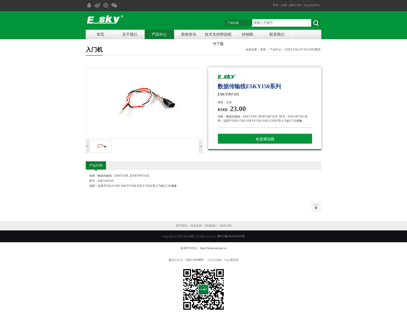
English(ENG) (312, 5)
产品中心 (159, 34)
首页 (100, 34)
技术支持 (196, 225)
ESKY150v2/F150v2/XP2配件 (303, 49)
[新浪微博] (97, 5)
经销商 (247, 34)
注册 (284, 5)
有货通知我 (265, 139)
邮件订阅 (295, 5)
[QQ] (89, 5)
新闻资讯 (188, 34)
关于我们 (129, 34)
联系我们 (277, 34)
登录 (275, 5)
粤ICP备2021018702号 (231, 236)
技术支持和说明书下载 (218, 35)
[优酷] (106, 5)
